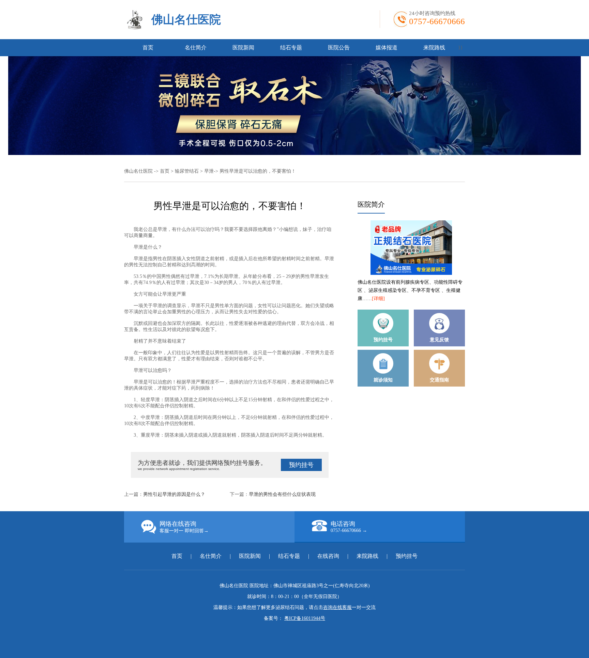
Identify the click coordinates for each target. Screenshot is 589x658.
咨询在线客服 (337, 607)
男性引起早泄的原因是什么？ (174, 494)
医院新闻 (243, 47)
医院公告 (339, 47)
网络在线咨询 (184, 526)
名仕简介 (196, 47)
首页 (147, 47)
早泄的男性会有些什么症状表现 (282, 494)
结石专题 (291, 47)
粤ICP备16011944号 (304, 618)
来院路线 (434, 47)
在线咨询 (328, 556)
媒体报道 (386, 47)
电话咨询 (349, 526)
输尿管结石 (187, 171)
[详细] (378, 298)
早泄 (209, 171)
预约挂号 (301, 464)
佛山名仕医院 (186, 19)
